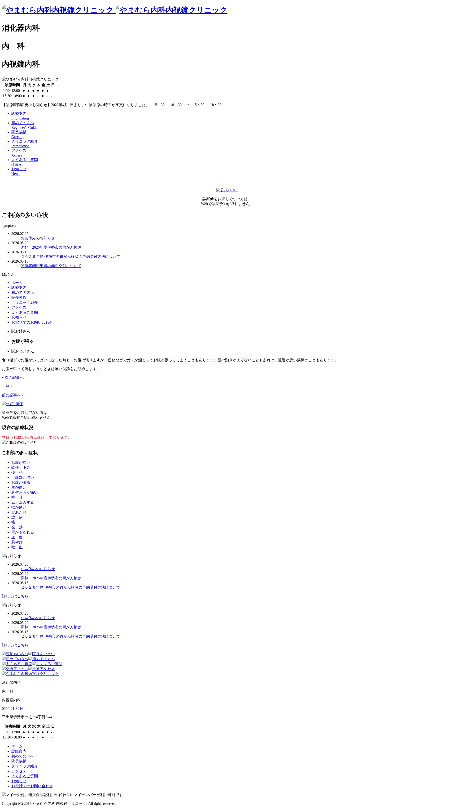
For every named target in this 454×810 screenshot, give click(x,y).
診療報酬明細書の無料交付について (51, 266)
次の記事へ (14, 378)
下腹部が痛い (22, 477)
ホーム (17, 283)
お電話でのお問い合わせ (32, 322)
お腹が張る (20, 482)
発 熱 (17, 527)
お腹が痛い (20, 463)
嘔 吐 (17, 497)
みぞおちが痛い (24, 492)
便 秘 (17, 472)
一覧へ (7, 386)
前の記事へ (11, 395)
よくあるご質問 (24, 312)
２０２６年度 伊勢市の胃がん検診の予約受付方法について (70, 257)
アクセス (18, 307)
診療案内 (18, 288)
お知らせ (18, 317)
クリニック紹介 (24, 302)
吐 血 (17, 547)
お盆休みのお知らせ (38, 238)
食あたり (18, 512)
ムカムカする (22, 502)
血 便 (17, 537)
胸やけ (17, 542)
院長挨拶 (18, 297)
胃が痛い (18, 487)
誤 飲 (17, 517)
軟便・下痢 (20, 467)
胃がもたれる (22, 532)
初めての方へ (22, 293)
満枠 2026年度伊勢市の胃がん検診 (51, 247)
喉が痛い (18, 507)
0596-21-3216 (12, 709)
